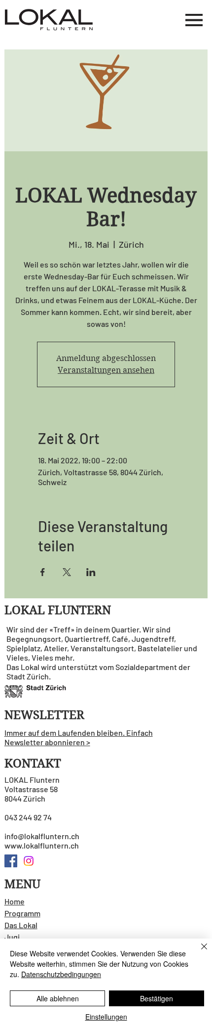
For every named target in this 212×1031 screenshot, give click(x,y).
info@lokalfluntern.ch (41, 836)
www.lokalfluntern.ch (41, 845)
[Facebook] (10, 860)
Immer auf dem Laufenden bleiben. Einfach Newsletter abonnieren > (78, 737)
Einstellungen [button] (106, 1017)
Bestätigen (156, 998)
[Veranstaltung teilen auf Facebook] (42, 572)
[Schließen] (198, 952)
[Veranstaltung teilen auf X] (66, 572)
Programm (22, 913)
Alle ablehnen (57, 998)
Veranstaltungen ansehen (106, 370)
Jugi (12, 936)
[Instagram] (28, 860)
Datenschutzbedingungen (61, 974)
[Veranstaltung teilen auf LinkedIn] (91, 572)
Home (14, 901)
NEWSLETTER (44, 715)
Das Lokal (20, 925)
